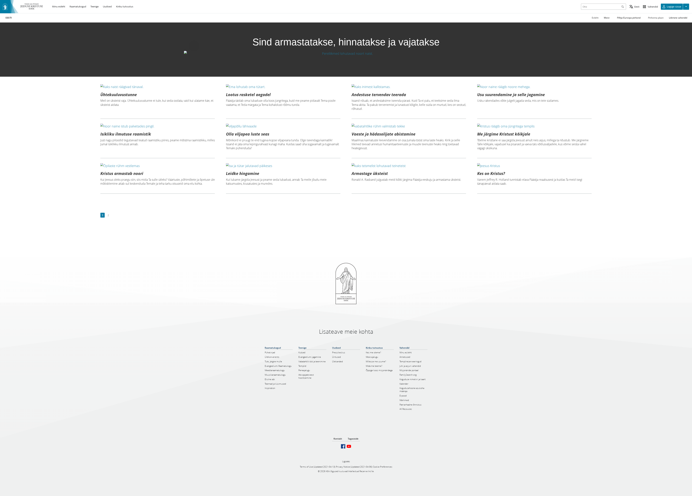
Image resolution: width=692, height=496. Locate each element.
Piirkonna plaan (656, 17)
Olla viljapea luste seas (247, 134)
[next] (114, 215)
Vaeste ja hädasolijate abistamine (383, 134)
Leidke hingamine (242, 173)
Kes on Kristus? (491, 173)
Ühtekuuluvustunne (118, 94)
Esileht (595, 17)
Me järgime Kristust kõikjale (503, 134)
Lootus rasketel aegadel (248, 94)
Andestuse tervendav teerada (379, 94)
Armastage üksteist (370, 173)
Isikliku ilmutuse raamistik (125, 134)
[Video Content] (346, 53)
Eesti (9, 18)
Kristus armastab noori (121, 173)
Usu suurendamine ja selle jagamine (511, 94)
